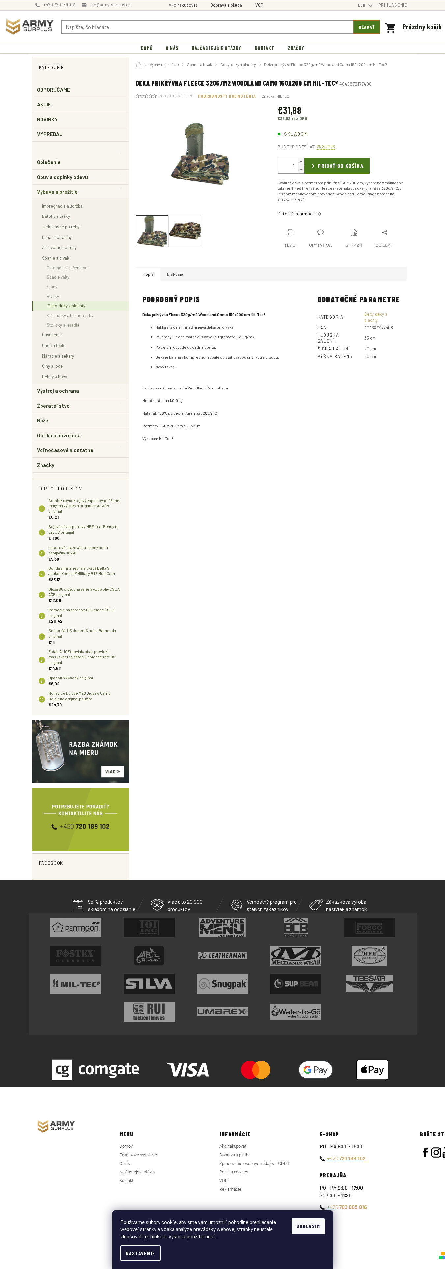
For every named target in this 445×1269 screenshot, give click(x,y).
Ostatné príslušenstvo (67, 267)
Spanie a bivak (55, 258)
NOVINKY (47, 119)
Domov (126, 1146)
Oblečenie (49, 162)
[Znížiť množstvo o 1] (301, 169)
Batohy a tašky (56, 216)
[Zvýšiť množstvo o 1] (301, 162)
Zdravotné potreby (59, 247)
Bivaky (53, 296)
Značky (45, 465)
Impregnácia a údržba (62, 206)
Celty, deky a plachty (66, 305)
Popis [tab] (148, 274)
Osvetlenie (52, 334)
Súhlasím (308, 1226)
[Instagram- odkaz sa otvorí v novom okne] (436, 1152)
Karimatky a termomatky (70, 315)
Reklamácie (230, 1189)
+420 (346, 1158)
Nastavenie (140, 1253)
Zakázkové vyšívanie (138, 1154)
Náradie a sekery (58, 356)
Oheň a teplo (54, 345)
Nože (42, 420)
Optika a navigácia (59, 435)
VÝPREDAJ (50, 134)
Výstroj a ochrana (58, 391)
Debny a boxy (54, 376)
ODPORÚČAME (53, 89)
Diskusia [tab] (175, 274)
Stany (52, 286)
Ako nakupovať (183, 5)
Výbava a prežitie (57, 191)
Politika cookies (233, 1171)
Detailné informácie (297, 213)
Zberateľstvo (53, 405)
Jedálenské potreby (60, 226)
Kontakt (126, 1180)
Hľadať (367, 27)
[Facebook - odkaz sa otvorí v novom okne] (425, 1152)
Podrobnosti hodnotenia (227, 96)
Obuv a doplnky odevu (62, 177)
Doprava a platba (226, 5)
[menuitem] (146, 48)
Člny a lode (52, 366)
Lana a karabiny (57, 237)
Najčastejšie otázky (137, 1171)
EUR (362, 5)
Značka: (275, 96)
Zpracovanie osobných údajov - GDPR (254, 1163)
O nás (124, 1163)
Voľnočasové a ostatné (65, 450)
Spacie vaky (58, 277)
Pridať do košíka (340, 165)
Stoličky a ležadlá (63, 325)
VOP (259, 5)
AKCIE (44, 104)
